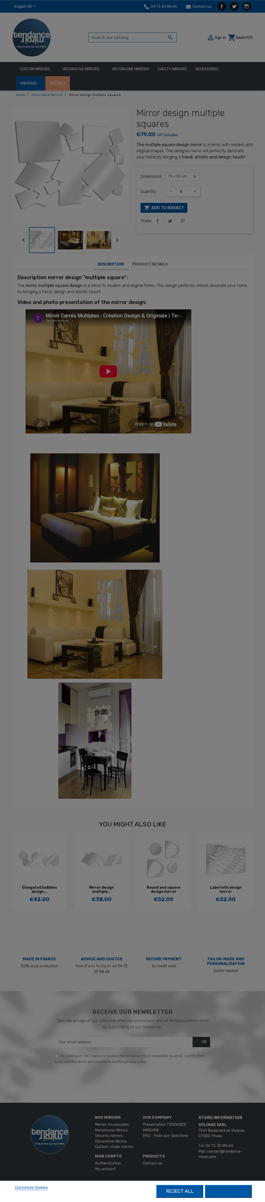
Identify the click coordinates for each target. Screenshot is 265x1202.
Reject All (180, 1191)
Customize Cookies (31, 1187)
